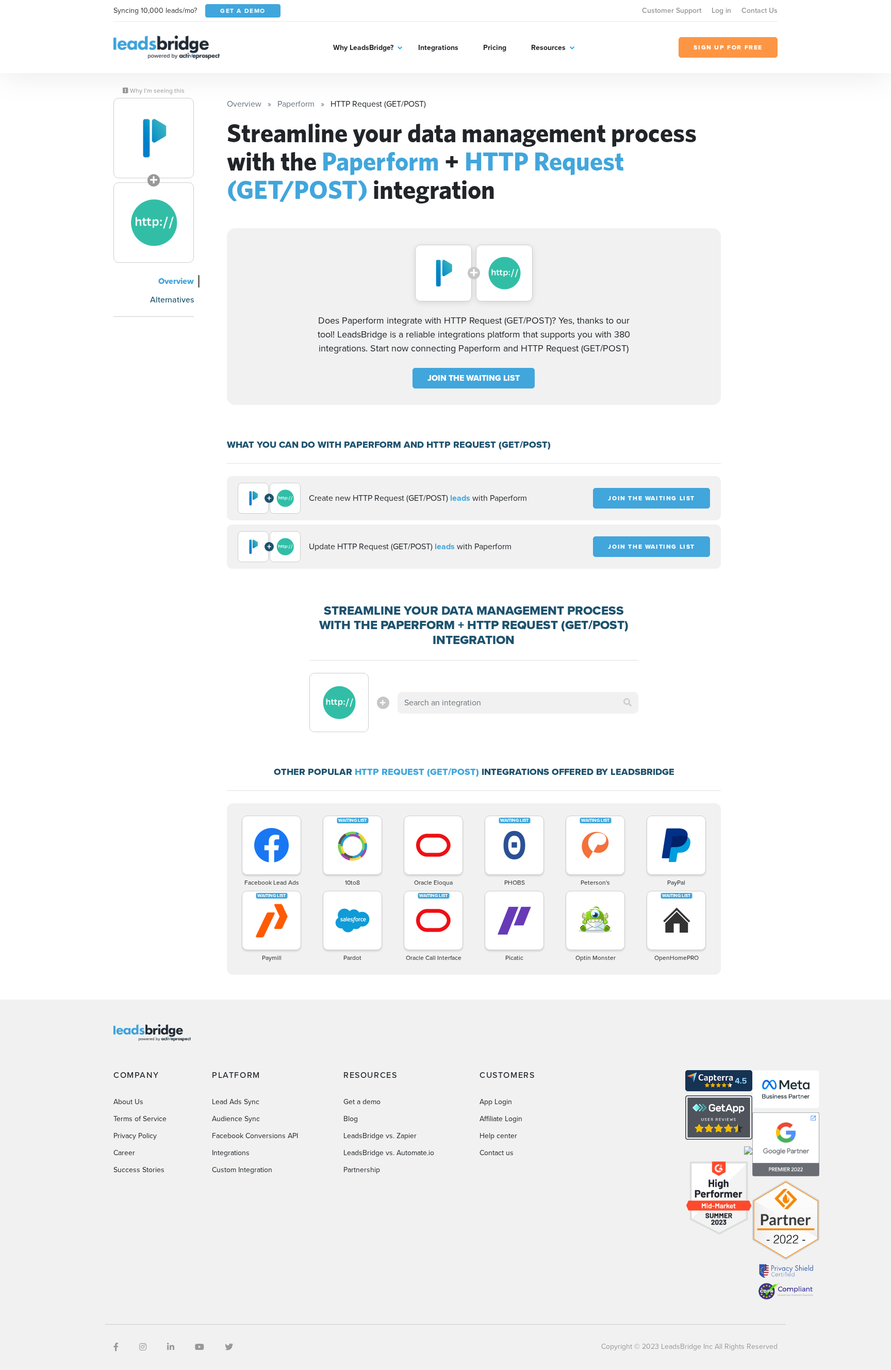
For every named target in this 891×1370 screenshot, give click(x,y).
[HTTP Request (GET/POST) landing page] (153, 222)
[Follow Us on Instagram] (142, 1347)
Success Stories (138, 1169)
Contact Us (759, 10)
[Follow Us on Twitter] (229, 1347)
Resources (548, 47)
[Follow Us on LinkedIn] (170, 1347)
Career (124, 1152)
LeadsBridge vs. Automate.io (388, 1152)
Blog (350, 1118)
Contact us (497, 1152)
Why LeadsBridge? (363, 47)
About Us (128, 1101)
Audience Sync (236, 1118)
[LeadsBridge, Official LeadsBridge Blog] (166, 47)
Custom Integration (242, 1169)
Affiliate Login (501, 1118)
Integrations (438, 47)
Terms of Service (140, 1118)
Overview (176, 281)
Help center (498, 1135)
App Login (496, 1101)
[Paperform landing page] (153, 138)
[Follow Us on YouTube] (199, 1347)
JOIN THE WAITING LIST (473, 378)
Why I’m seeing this (156, 91)
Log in (721, 10)
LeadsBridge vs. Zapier (380, 1135)
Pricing (494, 47)
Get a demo (362, 1101)
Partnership (361, 1169)
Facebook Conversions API (255, 1135)
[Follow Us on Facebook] (116, 1347)
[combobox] (518, 703)
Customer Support (671, 10)
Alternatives (172, 300)
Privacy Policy (135, 1135)
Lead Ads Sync (235, 1101)
